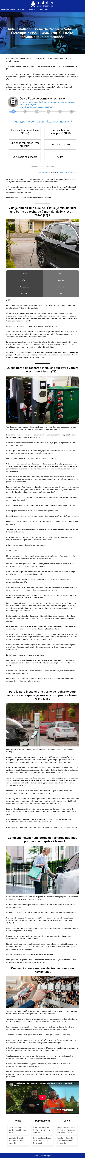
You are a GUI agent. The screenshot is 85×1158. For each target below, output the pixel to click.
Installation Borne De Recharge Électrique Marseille (16, 1140)
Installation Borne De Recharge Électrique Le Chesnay (42, 1130)
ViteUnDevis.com (63, 172)
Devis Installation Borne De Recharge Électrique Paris (18, 1130)
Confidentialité (44, 172)
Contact (35, 1156)
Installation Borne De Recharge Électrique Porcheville (65, 1140)
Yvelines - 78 (32, 9)
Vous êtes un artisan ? (72, 172)
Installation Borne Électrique (8, 9)
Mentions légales (46, 1156)
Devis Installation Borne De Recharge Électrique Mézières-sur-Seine (66, 1130)
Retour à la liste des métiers (43, 166)
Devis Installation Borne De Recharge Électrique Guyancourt (42, 1140)
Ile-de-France (21, 9)
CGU (39, 172)
